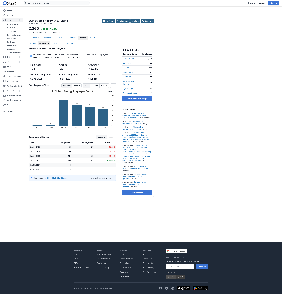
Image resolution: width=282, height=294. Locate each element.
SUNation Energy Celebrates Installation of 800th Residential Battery (134, 115)
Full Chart (110, 21)
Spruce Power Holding (128, 82)
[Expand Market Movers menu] (21, 91)
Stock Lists (11, 42)
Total (86, 85)
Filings (68, 43)
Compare (149, 21)
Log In (262, 3)
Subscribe (202, 267)
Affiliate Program (150, 272)
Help (252, 3)
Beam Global (128, 72)
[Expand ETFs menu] (21, 62)
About (145, 254)
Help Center (125, 276)
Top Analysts (12, 45)
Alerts (136, 21)
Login (122, 254)
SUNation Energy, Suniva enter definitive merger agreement (134, 176)
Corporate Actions (14, 52)
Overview (35, 38)
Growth (104, 85)
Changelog (124, 263)
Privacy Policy (148, 267)
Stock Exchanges (13, 28)
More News (137, 192)
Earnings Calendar (14, 35)
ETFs (76, 263)
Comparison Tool (13, 31)
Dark (181, 277)
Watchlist (124, 21)
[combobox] (57, 3)
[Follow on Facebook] (160, 288)
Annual (77, 85)
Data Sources (125, 267)
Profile (83, 38)
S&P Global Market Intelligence (55, 178)
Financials (47, 38)
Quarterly (67, 85)
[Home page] (10, 3)
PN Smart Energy (130, 93)
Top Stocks (11, 49)
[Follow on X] (166, 288)
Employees (44, 43)
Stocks (77, 254)
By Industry (11, 38)
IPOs (76, 258)
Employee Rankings (137, 98)
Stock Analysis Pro (104, 254)
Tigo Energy (128, 88)
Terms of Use (148, 263)
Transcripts (57, 43)
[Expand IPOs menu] (21, 57)
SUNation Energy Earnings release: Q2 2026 (133, 128)
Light (172, 277)
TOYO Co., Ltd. (129, 59)
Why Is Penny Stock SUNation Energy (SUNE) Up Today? (135, 167)
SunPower (127, 63)
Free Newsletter (103, 258)
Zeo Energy (127, 77)
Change (95, 85)
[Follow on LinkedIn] (173, 288)
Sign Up (273, 3)
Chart (92, 38)
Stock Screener (12, 24)
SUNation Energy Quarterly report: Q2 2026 (133, 122)
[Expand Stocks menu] (21, 20)
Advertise (124, 272)
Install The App (103, 267)
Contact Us (147, 258)
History (72, 38)
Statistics (60, 38)
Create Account (126, 258)
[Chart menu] (113, 85)
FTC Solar (126, 68)
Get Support (102, 263)
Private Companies (82, 267)
